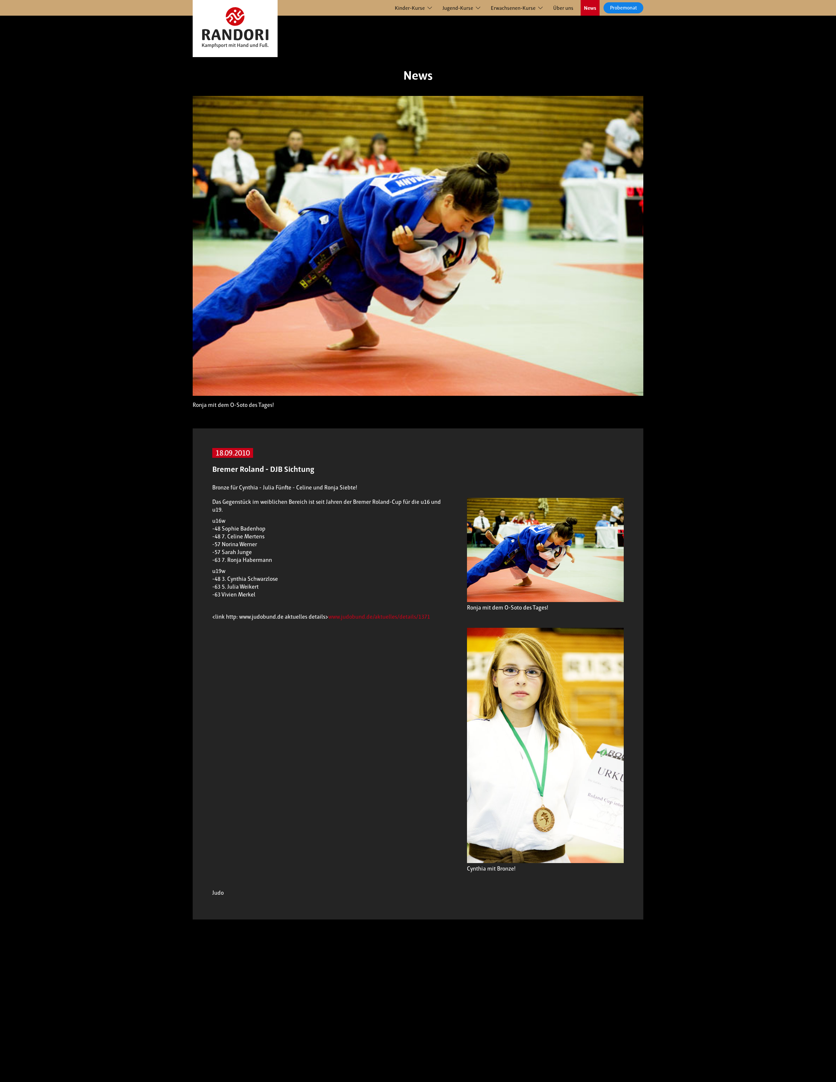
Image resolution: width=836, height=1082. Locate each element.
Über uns (563, 8)
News (590, 8)
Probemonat (623, 8)
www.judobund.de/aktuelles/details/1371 (379, 616)
